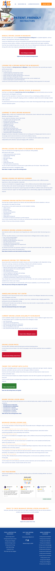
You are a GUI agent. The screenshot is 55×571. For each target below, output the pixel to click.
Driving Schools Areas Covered (10, 538)
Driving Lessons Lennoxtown (45, 555)
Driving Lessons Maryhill (45, 559)
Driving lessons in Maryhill (9, 407)
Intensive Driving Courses (10, 543)
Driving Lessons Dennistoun (45, 549)
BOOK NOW (46, 4)
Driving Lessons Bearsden (45, 540)
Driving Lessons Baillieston (45, 543)
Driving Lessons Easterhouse (45, 551)
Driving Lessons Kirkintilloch (45, 553)
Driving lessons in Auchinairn (10, 411)
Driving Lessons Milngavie (45, 561)
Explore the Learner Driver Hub (27, 521)
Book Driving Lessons (10, 536)
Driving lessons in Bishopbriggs (10, 409)
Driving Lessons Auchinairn (45, 538)
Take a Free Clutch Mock (9, 387)
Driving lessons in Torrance (9, 410)
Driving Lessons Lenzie (45, 557)
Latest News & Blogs (10, 547)
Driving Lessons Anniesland (45, 536)
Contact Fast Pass (27, 518)
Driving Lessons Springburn (45, 563)
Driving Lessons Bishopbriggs (45, 545)
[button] (52, 491)
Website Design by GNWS (28, 543)
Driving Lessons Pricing (10, 545)
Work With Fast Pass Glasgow (10, 551)
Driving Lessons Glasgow (10, 540)
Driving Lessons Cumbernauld (45, 547)
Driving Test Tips (10, 549)
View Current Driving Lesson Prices (11, 355)
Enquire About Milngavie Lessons (28, 334)
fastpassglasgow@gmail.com (28, 537)
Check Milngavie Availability (27, 53)
